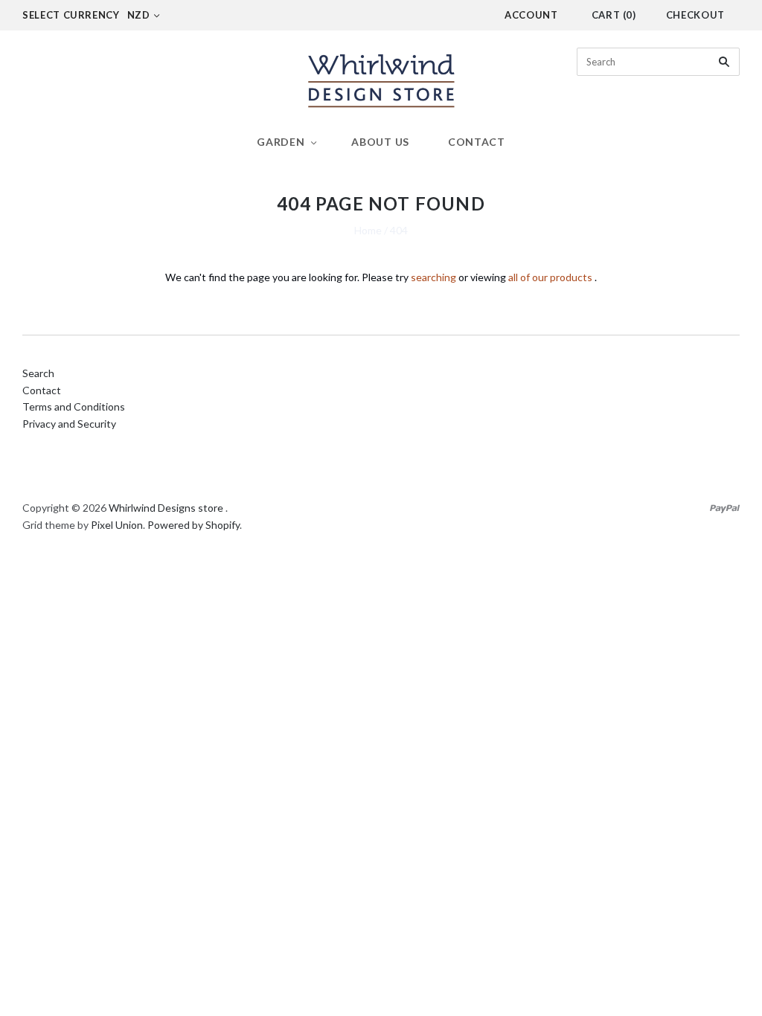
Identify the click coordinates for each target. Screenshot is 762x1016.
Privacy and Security (69, 423)
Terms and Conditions (73, 406)
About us (380, 141)
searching (433, 277)
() (614, 15)
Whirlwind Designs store (166, 507)
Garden (280, 141)
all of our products (550, 277)
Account (531, 15)
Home (368, 230)
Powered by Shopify (193, 524)
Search (38, 373)
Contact (476, 141)
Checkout (695, 15)
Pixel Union (117, 524)
